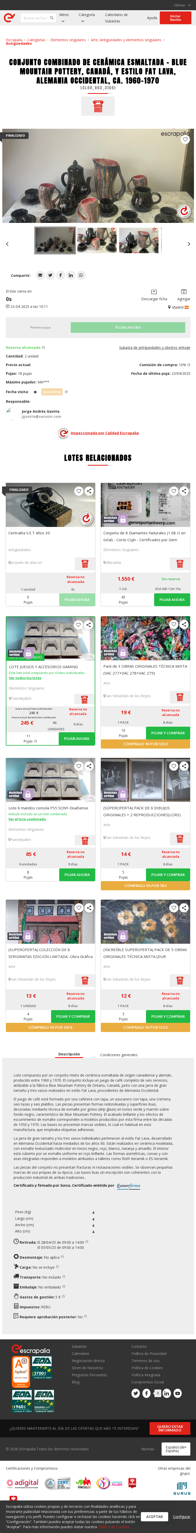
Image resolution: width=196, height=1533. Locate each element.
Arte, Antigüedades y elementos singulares (126, 39)
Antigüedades (19, 43)
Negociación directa (88, 1360)
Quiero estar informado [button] (170, 1428)
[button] (40, 275)
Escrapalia (14, 39)
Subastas (79, 1346)
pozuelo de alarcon (26, 562)
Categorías (36, 39)
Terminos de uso (145, 1360)
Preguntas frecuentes (89, 1374)
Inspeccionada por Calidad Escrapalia (105, 433)
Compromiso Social (147, 1382)
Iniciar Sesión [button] (175, 18)
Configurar (181, 1516)
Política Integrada (145, 1374)
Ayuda (152, 17)
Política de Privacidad (148, 1353)
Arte (106, 683)
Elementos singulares (68, 39)
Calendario (80, 1353)
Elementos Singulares (121, 549)
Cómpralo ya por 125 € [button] (146, 744)
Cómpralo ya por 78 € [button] (146, 885)
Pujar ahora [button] (172, 599)
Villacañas (113, 562)
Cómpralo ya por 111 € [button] (146, 1027)
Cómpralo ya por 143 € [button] (50, 1027)
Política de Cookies (147, 1367)
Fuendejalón (21, 698)
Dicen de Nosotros (87, 1367)
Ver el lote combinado (27, 819)
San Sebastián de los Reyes (128, 695)
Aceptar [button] (154, 1516)
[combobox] (176, 1449)
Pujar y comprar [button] (168, 733)
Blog (75, 1382)
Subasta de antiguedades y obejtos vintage (154, 347)
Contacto (139, 1346)
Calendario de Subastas (116, 17)
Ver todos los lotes (25, 678)
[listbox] (182, 5)
